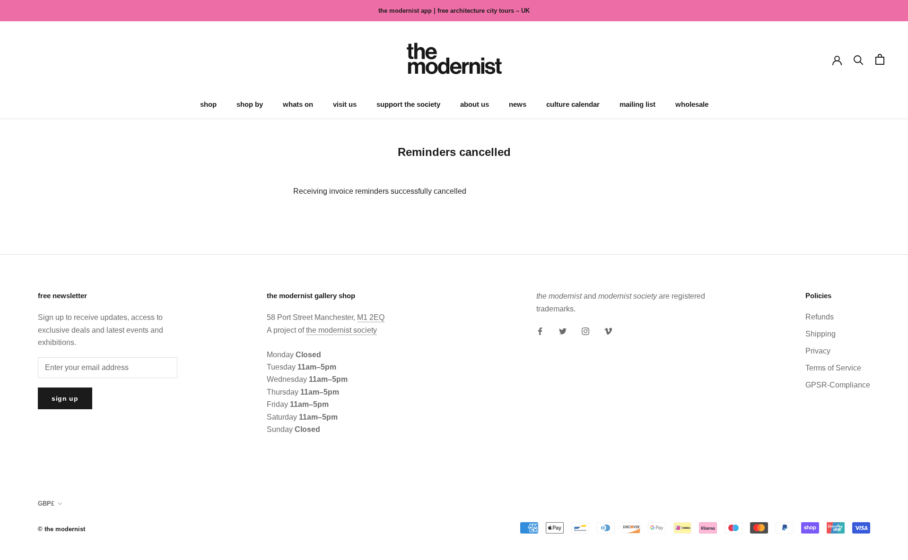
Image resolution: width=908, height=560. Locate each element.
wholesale (691, 104)
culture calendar (573, 104)
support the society (408, 104)
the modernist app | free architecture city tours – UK (454, 10)
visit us (345, 104)
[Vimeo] (608, 331)
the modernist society (341, 330)
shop (208, 104)
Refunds (819, 317)
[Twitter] (563, 331)
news (517, 104)
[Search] (859, 59)
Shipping (820, 334)
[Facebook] (540, 331)
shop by (249, 104)
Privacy (817, 351)
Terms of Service (833, 368)
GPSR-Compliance (837, 385)
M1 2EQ (370, 317)
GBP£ (46, 503)
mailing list (637, 104)
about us (474, 104)
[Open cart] (879, 59)
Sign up (65, 398)
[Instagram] (585, 331)
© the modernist (61, 529)
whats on (298, 104)
